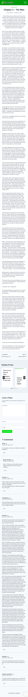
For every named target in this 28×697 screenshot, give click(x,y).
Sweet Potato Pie (22, 355)
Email (4, 427)
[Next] (24, 377)
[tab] (11, 388)
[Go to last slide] (4, 377)
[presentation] (20, 371)
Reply (4, 452)
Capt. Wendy (10, 12)
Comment (5, 405)
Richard (4, 515)
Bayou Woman (7, 459)
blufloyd (4, 656)
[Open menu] (25, 3)
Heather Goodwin (7, 674)
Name (4, 421)
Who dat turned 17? (6, 355)
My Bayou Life (14, 7)
